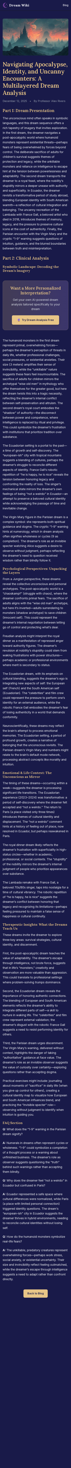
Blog (65, 5)
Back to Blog (35, 1293)
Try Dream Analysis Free (35, 320)
